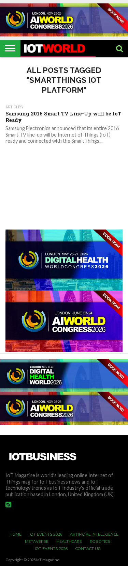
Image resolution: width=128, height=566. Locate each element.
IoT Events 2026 (45, 534)
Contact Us (87, 548)
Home (16, 534)
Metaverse (36, 541)
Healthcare (69, 541)
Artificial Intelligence (94, 534)
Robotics (100, 541)
